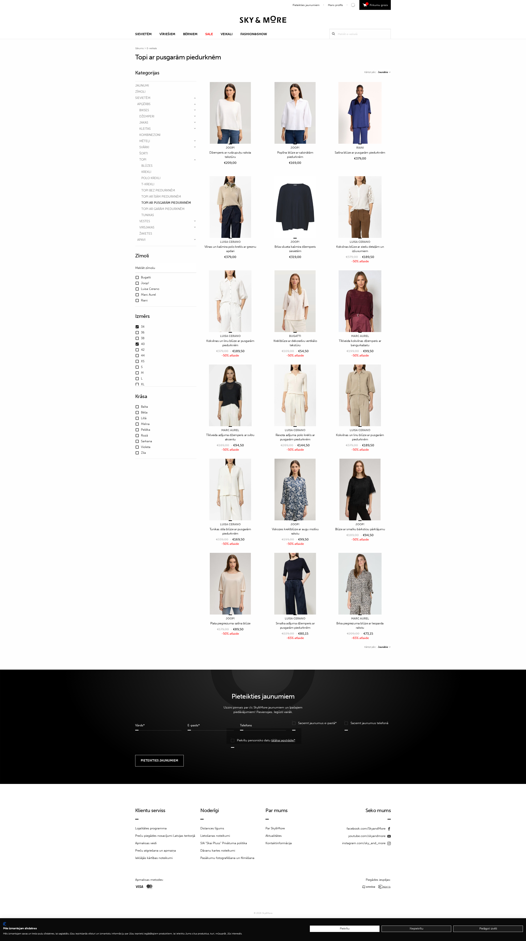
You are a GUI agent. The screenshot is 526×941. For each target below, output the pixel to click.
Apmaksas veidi (146, 843)
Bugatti (295, 336)
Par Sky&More (275, 828)
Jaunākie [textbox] (383, 72)
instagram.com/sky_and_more (364, 843)
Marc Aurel (360, 336)
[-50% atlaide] (360, 207)
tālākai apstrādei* (283, 740)
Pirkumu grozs (377, 4)
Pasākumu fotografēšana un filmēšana (227, 858)
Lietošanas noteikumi (215, 836)
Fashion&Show (253, 34)
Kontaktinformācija (278, 843)
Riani (360, 147)
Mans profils (335, 5)
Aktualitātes (273, 836)
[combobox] (384, 72)
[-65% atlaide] (295, 584)
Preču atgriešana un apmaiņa (155, 850)
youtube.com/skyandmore (367, 836)
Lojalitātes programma (151, 828)
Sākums (139, 48)
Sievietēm (143, 34)
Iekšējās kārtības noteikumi (154, 858)
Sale (209, 34)
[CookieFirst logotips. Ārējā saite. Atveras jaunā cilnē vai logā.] (4, 924)
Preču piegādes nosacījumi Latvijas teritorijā (165, 836)
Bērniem (190, 34)
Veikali (227, 34)
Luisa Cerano (230, 242)
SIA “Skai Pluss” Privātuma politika (223, 843)
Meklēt (333, 34)
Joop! (230, 147)
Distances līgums (212, 828)
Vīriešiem (167, 34)
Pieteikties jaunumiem (306, 5)
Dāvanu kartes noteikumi (217, 850)
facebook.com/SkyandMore (366, 828)
